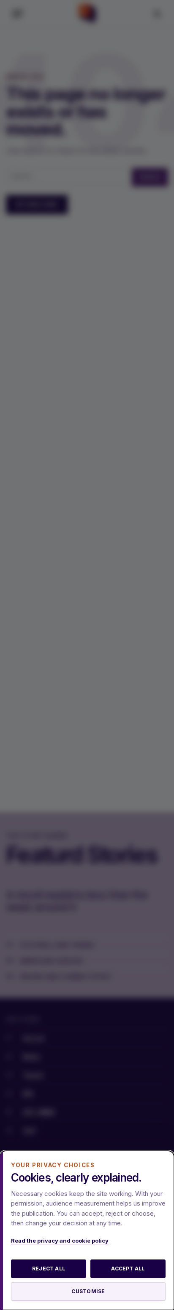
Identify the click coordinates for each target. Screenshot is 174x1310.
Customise (88, 1291)
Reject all (48, 1268)
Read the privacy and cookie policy (60, 1240)
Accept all (127, 1268)
